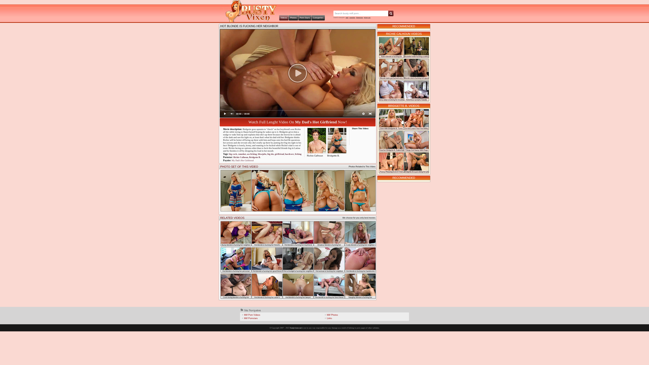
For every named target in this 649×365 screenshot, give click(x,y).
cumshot (352, 17)
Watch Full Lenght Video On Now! (297, 122)
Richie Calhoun (240, 157)
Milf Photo (332, 315)
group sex (367, 17)
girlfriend (279, 154)
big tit (270, 154)
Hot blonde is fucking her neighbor (249, 26)
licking (252, 154)
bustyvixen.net (296, 328)
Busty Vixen (249, 11)
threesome (359, 17)
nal (347, 17)
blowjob (262, 154)
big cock (233, 154)
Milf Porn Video (252, 315)
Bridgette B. (255, 157)
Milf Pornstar (251, 318)
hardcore (289, 154)
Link (329, 318)
